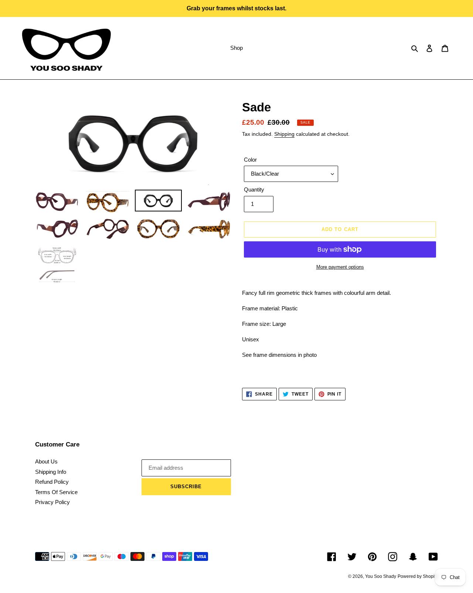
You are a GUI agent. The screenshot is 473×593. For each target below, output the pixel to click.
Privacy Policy (52, 502)
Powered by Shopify (418, 576)
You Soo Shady (380, 576)
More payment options (340, 267)
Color (250, 159)
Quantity (254, 189)
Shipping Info (50, 472)
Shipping (284, 134)
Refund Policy (52, 482)
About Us (46, 461)
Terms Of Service (56, 492)
